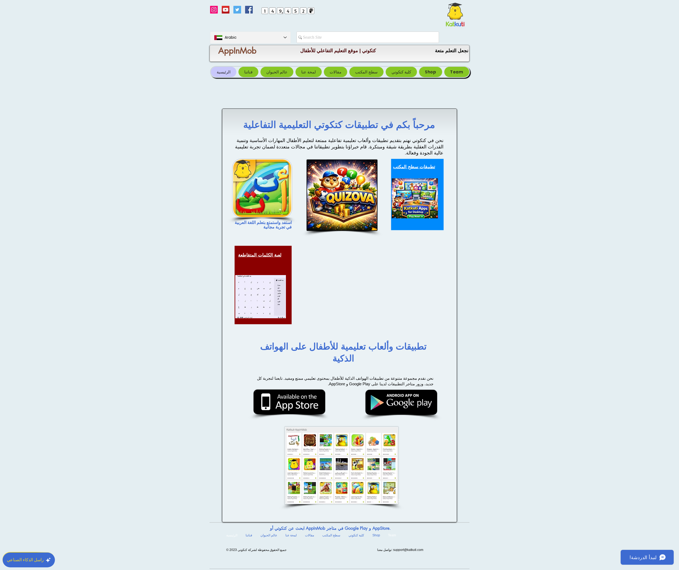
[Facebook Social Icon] (249, 10)
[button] (366, 72)
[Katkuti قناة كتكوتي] (225, 10)
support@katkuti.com (408, 550)
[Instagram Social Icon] (214, 10)
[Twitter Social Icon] (237, 10)
